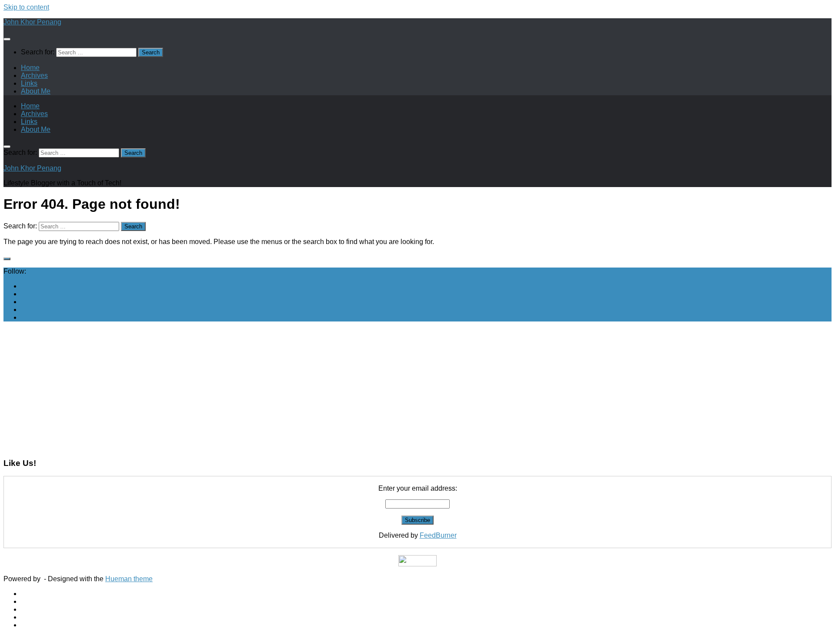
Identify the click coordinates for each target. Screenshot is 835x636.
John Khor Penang (32, 22)
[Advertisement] (264, 389)
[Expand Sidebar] (6, 259)
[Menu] (6, 39)
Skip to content (26, 7)
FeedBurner (438, 535)
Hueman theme (129, 578)
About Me (35, 91)
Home (30, 67)
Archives (34, 75)
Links (29, 83)
